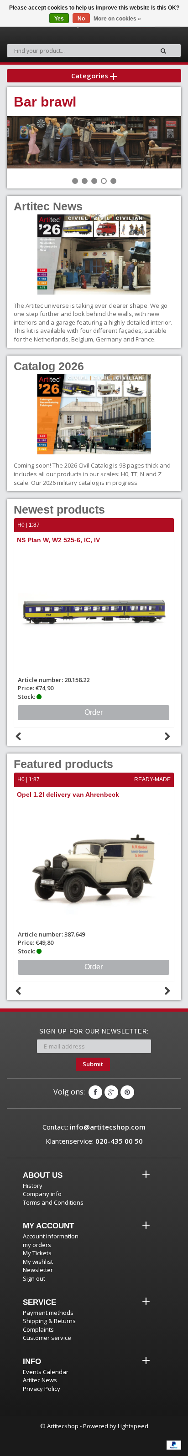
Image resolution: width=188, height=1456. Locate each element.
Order (103, 712)
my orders (37, 1245)
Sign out (34, 1278)
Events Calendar (45, 1372)
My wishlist (38, 1261)
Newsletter (38, 1270)
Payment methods (48, 1312)
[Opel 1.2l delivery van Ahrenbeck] (94, 866)
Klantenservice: (94, 1140)
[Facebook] (95, 1092)
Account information (50, 1236)
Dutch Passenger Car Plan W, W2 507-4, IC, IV (96, 540)
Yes (59, 18)
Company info (42, 1194)
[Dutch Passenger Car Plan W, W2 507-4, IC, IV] (103, 611)
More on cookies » (117, 18)
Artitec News (40, 1380)
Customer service (47, 1338)
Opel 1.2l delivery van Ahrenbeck (68, 794)
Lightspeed (133, 1426)
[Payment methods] (174, 1445)
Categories (90, 75)
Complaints (38, 1329)
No (81, 18)
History (32, 1185)
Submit (93, 1064)
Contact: (94, 1126)
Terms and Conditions (53, 1202)
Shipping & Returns (49, 1321)
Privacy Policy (41, 1389)
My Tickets (37, 1253)
